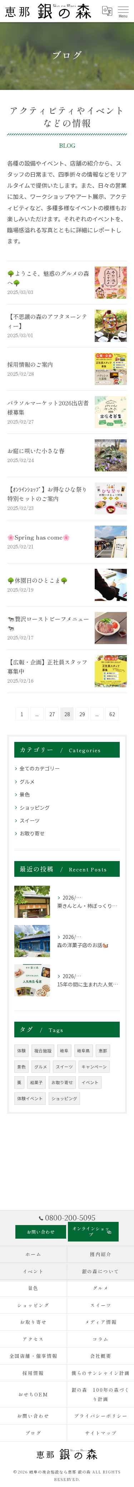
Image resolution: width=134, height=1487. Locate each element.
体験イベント (30, 1098)
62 (112, 714)
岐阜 (64, 1050)
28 (67, 714)
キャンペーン (94, 1066)
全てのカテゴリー (40, 768)
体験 (21, 1050)
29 (82, 714)
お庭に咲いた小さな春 (35, 450)
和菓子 (36, 1082)
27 (52, 714)
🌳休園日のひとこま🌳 (37, 580)
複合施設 (42, 1050)
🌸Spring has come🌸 (38, 537)
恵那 (103, 1050)
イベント (90, 1082)
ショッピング (35, 807)
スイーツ (30, 820)
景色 (25, 794)
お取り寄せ (32, 833)
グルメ (27, 781)
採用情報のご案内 (30, 364)
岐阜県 (83, 1050)
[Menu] (123, 11)
